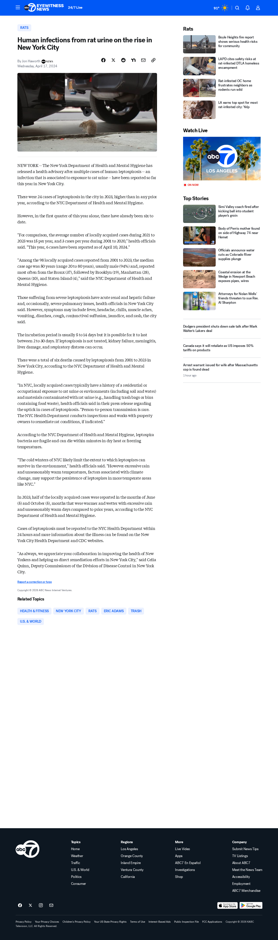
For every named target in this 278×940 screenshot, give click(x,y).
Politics (76, 877)
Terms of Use (137, 921)
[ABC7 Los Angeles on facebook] (20, 905)
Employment (241, 884)
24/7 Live (75, 7)
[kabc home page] (27, 849)
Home (75, 849)
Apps (178, 856)
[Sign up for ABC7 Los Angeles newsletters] (51, 905)
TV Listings (240, 856)
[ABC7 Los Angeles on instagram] (40, 905)
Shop (179, 877)
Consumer (78, 884)
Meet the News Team (247, 870)
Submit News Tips (245, 849)
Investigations (185, 870)
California (128, 877)
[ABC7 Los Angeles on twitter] (30, 905)
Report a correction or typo (34, 582)
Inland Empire (131, 863)
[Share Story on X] (113, 60)
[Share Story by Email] (143, 60)
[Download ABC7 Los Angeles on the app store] (227, 905)
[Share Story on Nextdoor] (133, 60)
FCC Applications (212, 921)
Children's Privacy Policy (77, 921)
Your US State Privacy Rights (110, 921)
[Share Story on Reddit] (123, 60)
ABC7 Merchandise (246, 890)
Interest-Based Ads (160, 921)
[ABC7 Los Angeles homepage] (44, 8)
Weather (77, 856)
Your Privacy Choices (47, 921)
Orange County (132, 856)
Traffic (75, 863)
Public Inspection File (186, 921)
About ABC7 (241, 863)
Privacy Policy (23, 921)
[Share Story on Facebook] (103, 60)
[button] (17, 7)
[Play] (222, 158)
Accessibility (241, 877)
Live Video (182, 849)
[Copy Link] (153, 60)
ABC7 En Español (187, 863)
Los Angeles (129, 849)
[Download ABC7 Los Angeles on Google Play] (251, 905)
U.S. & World (80, 870)
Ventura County (132, 870)
